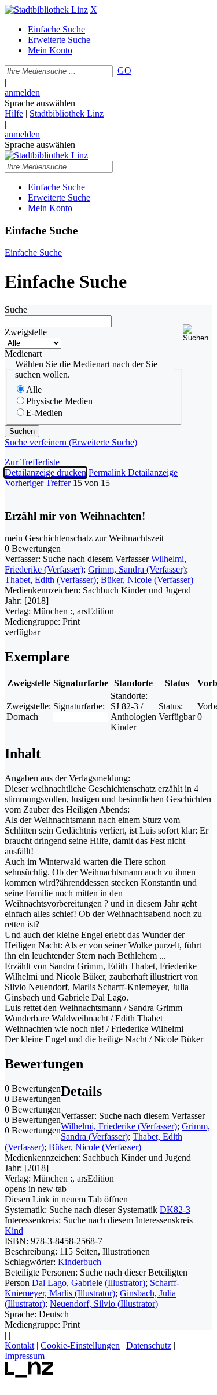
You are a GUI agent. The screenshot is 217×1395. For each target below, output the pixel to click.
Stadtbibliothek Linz (67, 113)
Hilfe (14, 113)
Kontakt (19, 1345)
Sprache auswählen (40, 103)
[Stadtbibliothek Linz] (46, 10)
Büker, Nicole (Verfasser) (147, 580)
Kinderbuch (79, 1262)
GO (124, 70)
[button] (197, 333)
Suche (16, 309)
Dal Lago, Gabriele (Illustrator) (88, 1283)
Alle (34, 389)
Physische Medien (59, 401)
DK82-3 (175, 1210)
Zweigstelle (26, 332)
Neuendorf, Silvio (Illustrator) (104, 1304)
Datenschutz (148, 1345)
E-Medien (44, 413)
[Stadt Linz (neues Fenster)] (29, 1374)
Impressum (25, 1356)
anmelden (22, 92)
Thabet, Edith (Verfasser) (50, 580)
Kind (14, 1230)
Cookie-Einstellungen (80, 1345)
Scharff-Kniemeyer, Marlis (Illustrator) (92, 1288)
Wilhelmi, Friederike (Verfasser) (119, 1126)
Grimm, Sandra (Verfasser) (137, 569)
